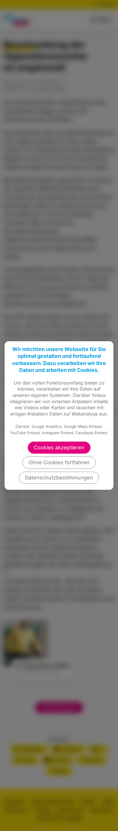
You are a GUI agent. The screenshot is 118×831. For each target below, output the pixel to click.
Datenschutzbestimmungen (59, 478)
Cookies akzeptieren (59, 447)
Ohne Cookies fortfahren (59, 462)
